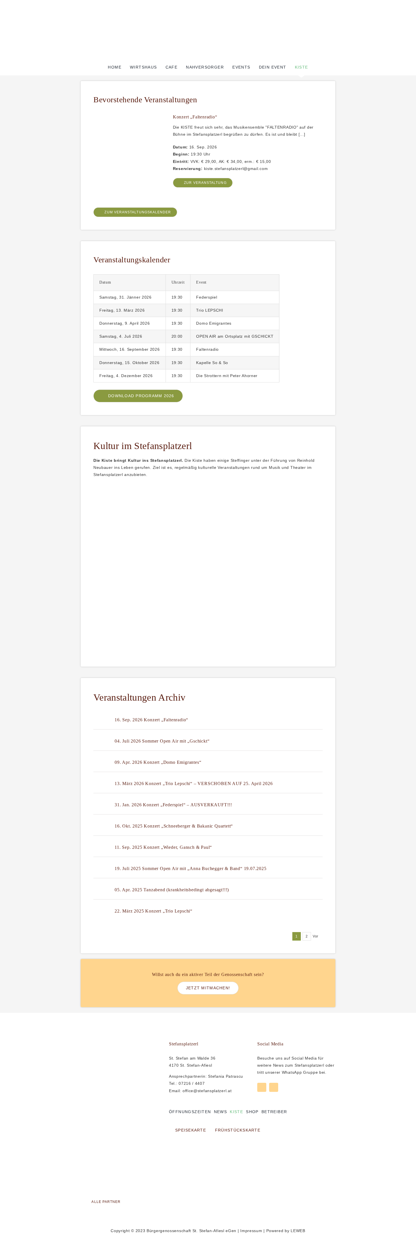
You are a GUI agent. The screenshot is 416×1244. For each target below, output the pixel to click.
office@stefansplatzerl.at (207, 1090)
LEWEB (298, 1230)
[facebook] (261, 1087)
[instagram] (273, 1087)
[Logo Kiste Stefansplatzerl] (208, 14)
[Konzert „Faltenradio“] (128, 117)
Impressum (251, 1230)
